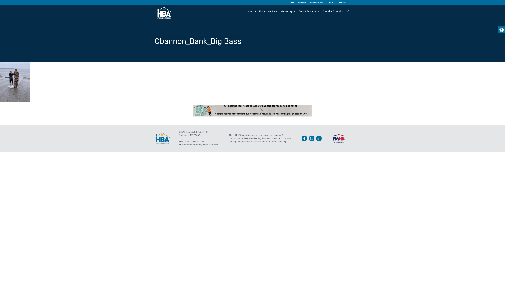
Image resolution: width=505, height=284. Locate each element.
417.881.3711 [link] (345, 3)
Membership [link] (286, 11)
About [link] (250, 11)
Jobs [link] (291, 3)
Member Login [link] (316, 3)
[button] (348, 11)
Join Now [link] (302, 3)
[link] (501, 29)
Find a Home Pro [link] (267, 11)
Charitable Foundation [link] (333, 11)
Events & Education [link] (307, 11)
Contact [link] (331, 3)
